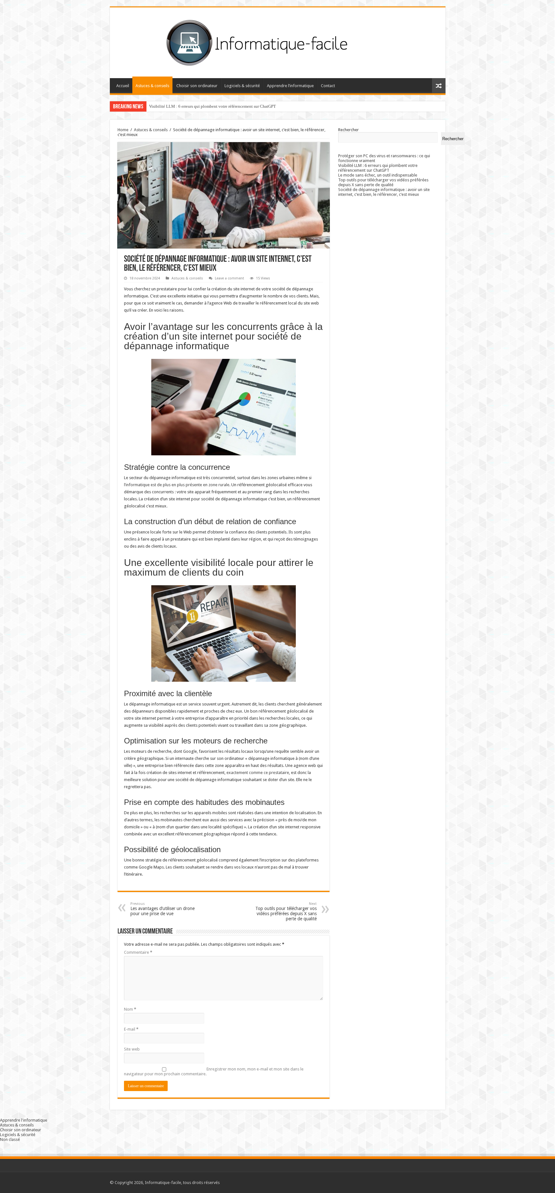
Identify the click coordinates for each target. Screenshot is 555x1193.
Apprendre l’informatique (290, 85)
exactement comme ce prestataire (257, 772)
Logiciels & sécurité (242, 85)
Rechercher (348, 129)
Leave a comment (229, 278)
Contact (328, 85)
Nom (130, 1009)
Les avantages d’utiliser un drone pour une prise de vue (162, 909)
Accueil (122, 85)
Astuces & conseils (152, 85)
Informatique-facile (163, 1182)
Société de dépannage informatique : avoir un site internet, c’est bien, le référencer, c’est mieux (384, 192)
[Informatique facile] (277, 41)
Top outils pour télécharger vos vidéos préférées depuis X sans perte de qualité (286, 911)
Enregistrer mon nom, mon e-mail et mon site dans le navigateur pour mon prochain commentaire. (214, 1071)
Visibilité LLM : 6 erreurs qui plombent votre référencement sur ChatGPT (212, 106)
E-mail (131, 1029)
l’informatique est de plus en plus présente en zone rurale (176, 484)
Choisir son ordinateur (196, 85)
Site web (132, 1049)
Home (123, 129)
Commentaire (138, 952)
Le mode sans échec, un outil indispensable (377, 175)
